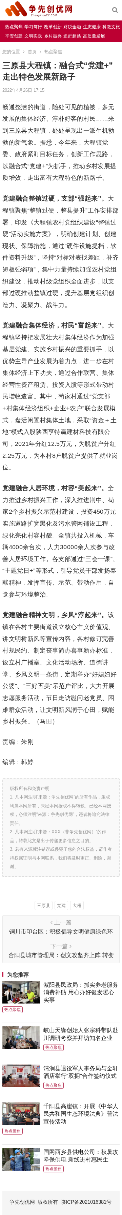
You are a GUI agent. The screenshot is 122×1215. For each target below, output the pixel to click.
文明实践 (33, 36)
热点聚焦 (14, 26)
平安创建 (14, 36)
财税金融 (72, 26)
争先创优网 (22, 1202)
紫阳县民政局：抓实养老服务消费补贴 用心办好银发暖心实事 (80, 992)
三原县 (43, 905)
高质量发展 (94, 36)
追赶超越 (72, 36)
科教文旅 (111, 26)
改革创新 (53, 26)
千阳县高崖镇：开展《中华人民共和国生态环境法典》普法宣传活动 (80, 1114)
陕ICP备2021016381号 (86, 1202)
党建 (61, 905)
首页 (32, 51)
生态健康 (92, 26)
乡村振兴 (53, 36)
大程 (77, 905)
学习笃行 (33, 26)
